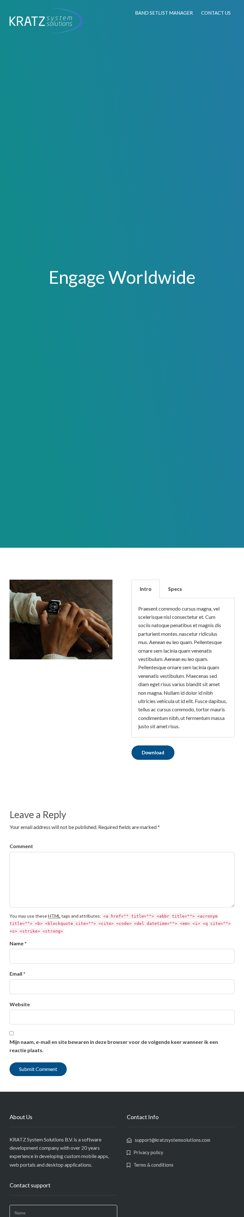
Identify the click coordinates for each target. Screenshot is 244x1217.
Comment (21, 846)
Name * (18, 943)
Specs (175, 589)
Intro (146, 589)
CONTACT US (216, 13)
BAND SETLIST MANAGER (164, 13)
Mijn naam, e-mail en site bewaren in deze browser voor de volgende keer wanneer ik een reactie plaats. (114, 1046)
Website (20, 1004)
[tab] (146, 589)
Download (153, 752)
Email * (17, 974)
